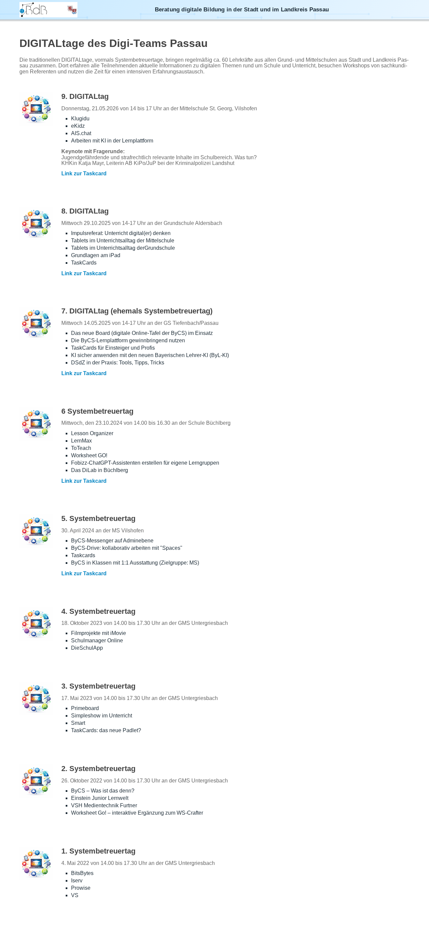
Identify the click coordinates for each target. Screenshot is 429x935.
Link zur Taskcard (84, 173)
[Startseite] (48, 9)
